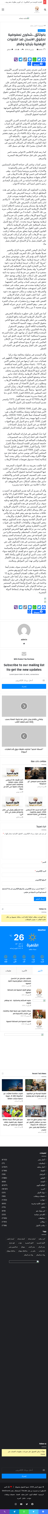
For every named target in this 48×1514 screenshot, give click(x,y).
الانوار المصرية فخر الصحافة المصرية (18, 1021)
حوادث (42, 1200)
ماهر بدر (33, 1251)
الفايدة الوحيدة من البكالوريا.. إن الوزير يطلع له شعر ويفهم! (36, 1095)
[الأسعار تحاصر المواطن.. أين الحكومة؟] (35, 773)
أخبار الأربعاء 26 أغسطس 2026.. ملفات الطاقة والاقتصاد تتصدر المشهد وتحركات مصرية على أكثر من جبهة (13, 784)
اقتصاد (43, 1171)
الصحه (43, 1182)
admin (41, 49)
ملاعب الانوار (40, 1225)
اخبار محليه (33, 26)
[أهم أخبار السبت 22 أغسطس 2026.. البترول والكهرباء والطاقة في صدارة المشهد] (35, 801)
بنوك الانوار (41, 1192)
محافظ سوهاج (11, 1251)
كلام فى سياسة (39, 1214)
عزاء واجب (42, 1251)
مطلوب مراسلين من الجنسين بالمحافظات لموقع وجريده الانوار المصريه (19, 981)
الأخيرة (24, 971)
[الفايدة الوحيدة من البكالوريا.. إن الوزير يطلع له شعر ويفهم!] (35, 1085)
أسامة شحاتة (31, 1239)
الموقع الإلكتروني (40, 880)
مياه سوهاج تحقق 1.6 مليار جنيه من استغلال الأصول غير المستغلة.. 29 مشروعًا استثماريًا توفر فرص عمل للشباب (36, 1124)
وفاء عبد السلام (28, 1255)
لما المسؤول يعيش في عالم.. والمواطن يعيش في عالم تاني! (12, 812)
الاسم (43, 862)
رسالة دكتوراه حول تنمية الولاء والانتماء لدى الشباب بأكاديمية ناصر (17, 1012)
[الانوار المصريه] (37, 9)
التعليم (43, 1178)
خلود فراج (12, 1243)
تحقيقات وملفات (39, 1196)
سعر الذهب (31, 1247)
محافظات (41, 1218)
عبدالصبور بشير (13, 1247)
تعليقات (8, 971)
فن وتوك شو (40, 1211)
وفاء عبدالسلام (40, 1255)
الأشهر (40, 971)
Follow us (42, 1443)
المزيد (43, 1189)
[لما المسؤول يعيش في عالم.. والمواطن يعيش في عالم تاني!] (12, 801)
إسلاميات (42, 1163)
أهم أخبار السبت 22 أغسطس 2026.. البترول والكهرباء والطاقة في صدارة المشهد (36, 812)
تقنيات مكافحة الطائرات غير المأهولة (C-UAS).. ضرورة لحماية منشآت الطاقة (13, 1096)
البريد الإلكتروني (40, 871)
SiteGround (6, 1491)
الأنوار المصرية (41, 1243)
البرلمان (42, 1174)
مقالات (42, 1222)
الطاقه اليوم (41, 1185)
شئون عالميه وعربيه (38, 1203)
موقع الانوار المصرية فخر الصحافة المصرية (19, 991)
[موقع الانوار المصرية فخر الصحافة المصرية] (39, 993)
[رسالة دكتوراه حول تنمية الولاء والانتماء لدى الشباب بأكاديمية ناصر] (39, 1014)
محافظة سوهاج (22, 1251)
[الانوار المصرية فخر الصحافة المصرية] (39, 1024)
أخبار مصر (41, 1160)
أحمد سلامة (42, 1239)
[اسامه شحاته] (24, 18)
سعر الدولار (41, 1247)
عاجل (43, 1207)
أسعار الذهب (10, 1239)
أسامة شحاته (21, 1239)
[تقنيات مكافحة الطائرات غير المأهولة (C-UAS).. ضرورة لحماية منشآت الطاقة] (12, 1085)
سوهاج (23, 1247)
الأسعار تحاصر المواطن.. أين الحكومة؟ (36, 782)
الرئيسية (41, 26)
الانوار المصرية (29, 1243)
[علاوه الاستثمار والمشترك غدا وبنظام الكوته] (39, 1003)
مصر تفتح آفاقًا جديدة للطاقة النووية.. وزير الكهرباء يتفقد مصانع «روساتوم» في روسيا (13, 1122)
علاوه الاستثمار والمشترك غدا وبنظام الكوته (17, 1002)
